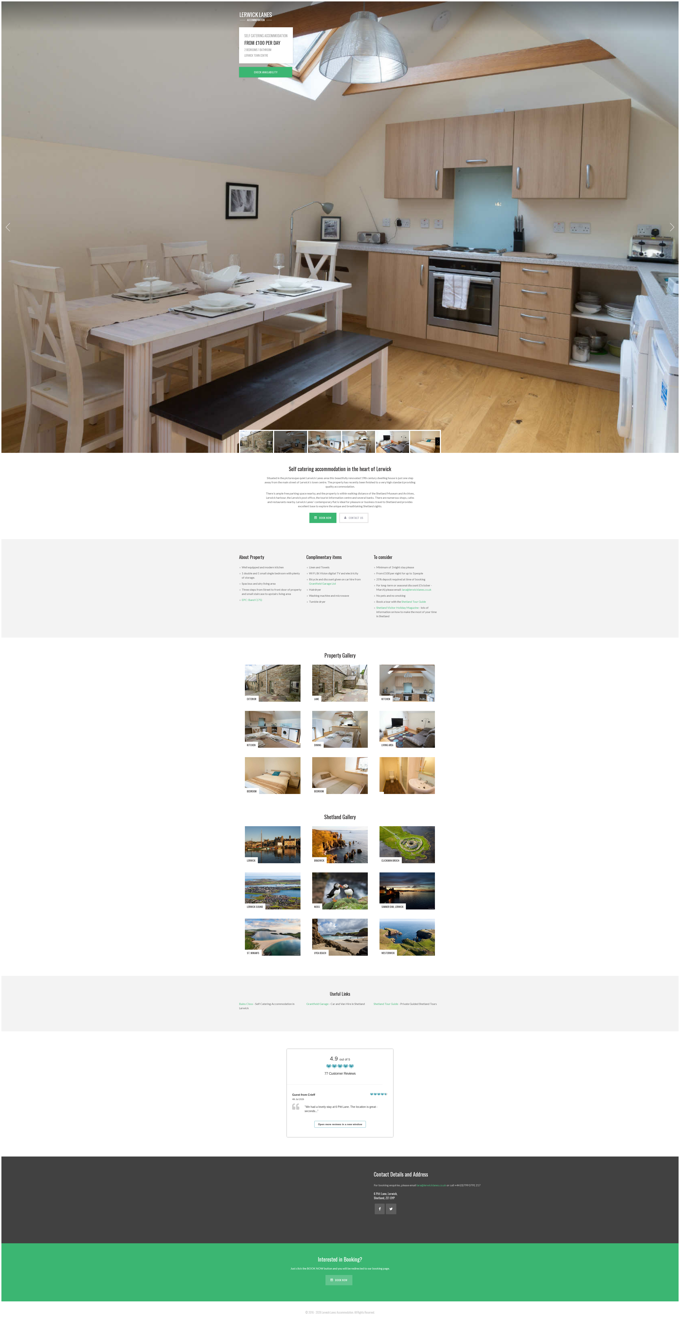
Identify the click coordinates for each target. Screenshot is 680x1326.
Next (672, 227)
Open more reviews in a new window (340, 1124)
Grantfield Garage (317, 1003)
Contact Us (356, 518)
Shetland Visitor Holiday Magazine (397, 607)
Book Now (325, 518)
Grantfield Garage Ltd (322, 583)
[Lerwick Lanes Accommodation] (256, 16)
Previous (8, 227)
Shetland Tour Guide (413, 601)
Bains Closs (246, 1003)
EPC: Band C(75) (252, 599)
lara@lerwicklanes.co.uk (416, 589)
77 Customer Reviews (340, 1073)
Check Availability (265, 72)
